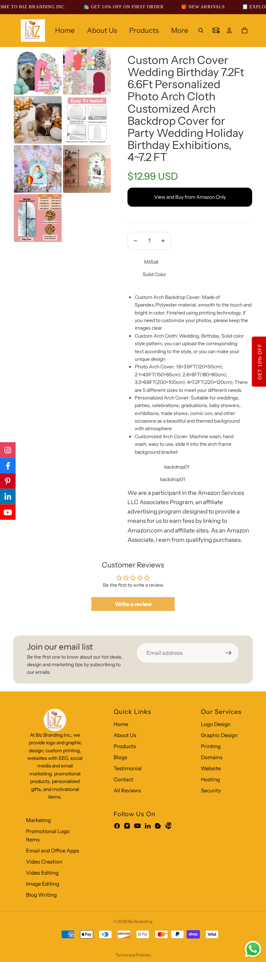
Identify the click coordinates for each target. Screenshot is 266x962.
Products (125, 746)
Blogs (120, 757)
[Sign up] (228, 653)
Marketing (38, 820)
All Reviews (127, 790)
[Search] (201, 30)
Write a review (133, 604)
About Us (125, 735)
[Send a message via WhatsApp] (253, 949)
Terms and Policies (133, 955)
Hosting (210, 779)
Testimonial (128, 768)
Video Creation (44, 861)
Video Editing (42, 872)
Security (211, 790)
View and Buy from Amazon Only (190, 197)
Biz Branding (140, 921)
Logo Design (216, 724)
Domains (211, 757)
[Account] (229, 30)
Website (211, 768)
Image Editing (42, 883)
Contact (123, 779)
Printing (211, 746)
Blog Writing (41, 895)
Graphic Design (219, 735)
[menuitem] (180, 30)
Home (121, 724)
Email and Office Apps (52, 850)
